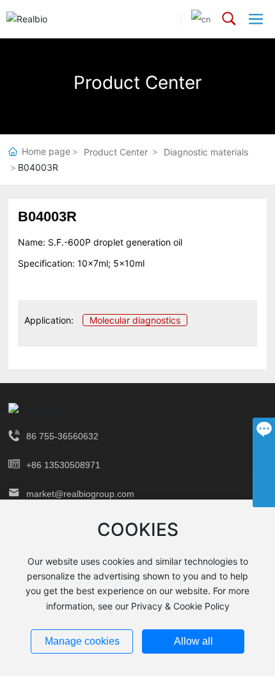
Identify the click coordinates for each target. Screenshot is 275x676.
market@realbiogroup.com (80, 494)
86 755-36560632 (62, 436)
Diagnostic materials (206, 151)
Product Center (137, 82)
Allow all (193, 641)
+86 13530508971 (63, 465)
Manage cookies (82, 641)
